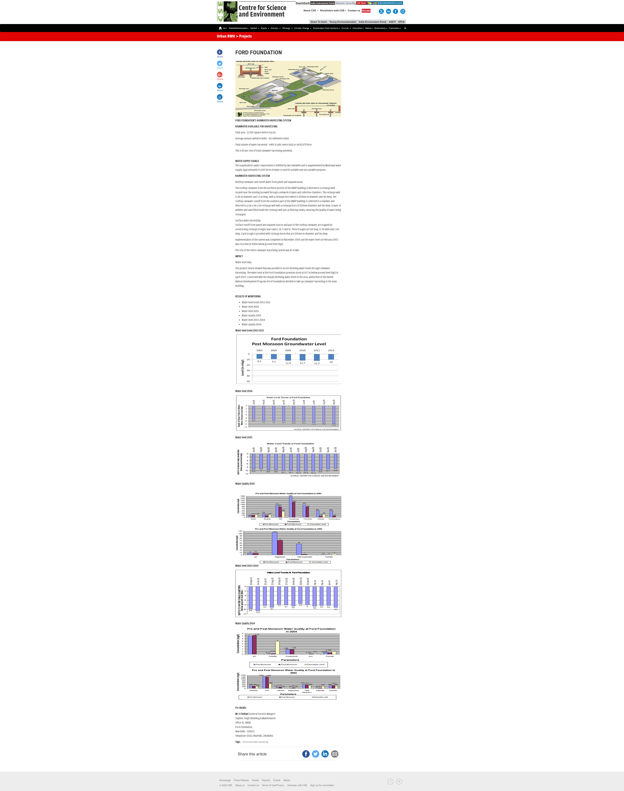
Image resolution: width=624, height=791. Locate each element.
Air (224, 28)
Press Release (241, 780)
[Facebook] (395, 11)
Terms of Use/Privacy (273, 785)
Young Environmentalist (343, 21)
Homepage (225, 780)
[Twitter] (381, 11)
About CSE (310, 10)
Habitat (254, 28)
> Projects (244, 37)
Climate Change (302, 28)
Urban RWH (226, 37)
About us (239, 785)
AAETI (392, 21)
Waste (264, 28)
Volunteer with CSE (297, 785)
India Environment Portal (372, 21)
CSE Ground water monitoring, (255, 742)
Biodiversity (380, 28)
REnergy (286, 28)
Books (255, 780)
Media (368, 28)
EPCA (401, 21)
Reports (266, 780)
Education (357, 28)
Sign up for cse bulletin (322, 785)
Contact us (354, 10)
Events (276, 780)
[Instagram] (402, 11)
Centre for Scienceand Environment (262, 11)
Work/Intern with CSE (332, 10)
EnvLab (345, 28)
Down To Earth (319, 21)
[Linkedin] (388, 11)
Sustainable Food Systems (325, 28)
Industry (275, 28)
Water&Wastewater (238, 28)
